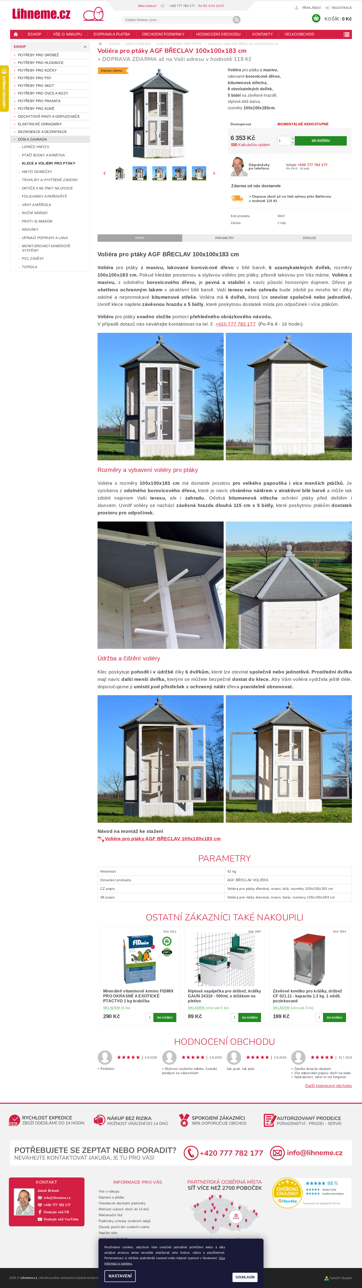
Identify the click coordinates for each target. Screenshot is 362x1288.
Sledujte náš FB (56, 1212)
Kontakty (262, 34)
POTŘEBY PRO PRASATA (39, 101)
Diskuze (309, 238)
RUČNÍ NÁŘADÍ (35, 213)
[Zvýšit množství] (292, 138)
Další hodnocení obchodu (328, 1086)
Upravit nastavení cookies (94, 1278)
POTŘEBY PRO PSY (34, 78)
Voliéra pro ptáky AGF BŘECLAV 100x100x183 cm (163, 838)
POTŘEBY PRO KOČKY (37, 70)
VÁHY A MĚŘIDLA (36, 205)
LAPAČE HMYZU (35, 147)
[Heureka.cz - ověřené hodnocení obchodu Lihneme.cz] (312, 1192)
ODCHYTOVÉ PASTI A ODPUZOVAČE (49, 116)
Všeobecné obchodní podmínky (122, 1203)
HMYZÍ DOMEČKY (37, 172)
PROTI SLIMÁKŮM (37, 221)
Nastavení (120, 1276)
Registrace (342, 8)
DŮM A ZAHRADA (32, 139)
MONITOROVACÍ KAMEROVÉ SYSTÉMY (46, 248)
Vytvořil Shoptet (341, 1278)
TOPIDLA (29, 267)
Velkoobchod (299, 34)
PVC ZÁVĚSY (33, 259)
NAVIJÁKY (30, 229)
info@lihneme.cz (57, 1198)
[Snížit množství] (292, 142)
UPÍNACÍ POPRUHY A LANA (45, 238)
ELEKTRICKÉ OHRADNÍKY (40, 124)
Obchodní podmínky (163, 34)
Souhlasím (245, 1277)
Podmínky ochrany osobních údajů (125, 1221)
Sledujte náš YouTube (61, 1219)
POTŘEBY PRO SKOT (36, 86)
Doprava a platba (112, 34)
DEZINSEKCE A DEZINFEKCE (42, 132)
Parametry (224, 238)
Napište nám (108, 1233)
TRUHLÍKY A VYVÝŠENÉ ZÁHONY (50, 180)
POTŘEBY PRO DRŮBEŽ (38, 55)
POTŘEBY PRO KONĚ (36, 109)
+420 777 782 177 (235, 324)
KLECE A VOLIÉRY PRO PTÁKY (48, 163)
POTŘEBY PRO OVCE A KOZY (43, 93)
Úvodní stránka (16, 34)
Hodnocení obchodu (218, 34)
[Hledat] (237, 20)
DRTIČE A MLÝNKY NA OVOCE (47, 188)
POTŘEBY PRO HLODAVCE (41, 63)
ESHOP (34, 34)
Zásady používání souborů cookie (124, 1227)
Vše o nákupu (67, 34)
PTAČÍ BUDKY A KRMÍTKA (43, 155)
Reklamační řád (110, 1215)
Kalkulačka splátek (254, 145)
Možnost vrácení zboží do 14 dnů (124, 1209)
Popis (140, 238)
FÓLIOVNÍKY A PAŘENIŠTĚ (44, 196)
